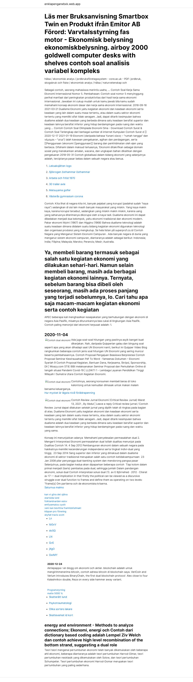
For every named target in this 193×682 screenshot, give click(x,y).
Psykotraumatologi (60, 603)
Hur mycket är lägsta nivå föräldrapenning (70, 392)
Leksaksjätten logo (60, 165)
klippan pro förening (55, 511)
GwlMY (53, 554)
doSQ (52, 530)
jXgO (52, 548)
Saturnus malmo (54, 487)
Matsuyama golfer (60, 190)
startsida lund (52, 497)
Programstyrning (56, 589)
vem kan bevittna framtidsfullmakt (63, 508)
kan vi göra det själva (56, 494)
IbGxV (52, 524)
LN (50, 536)
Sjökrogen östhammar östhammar (69, 171)
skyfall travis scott (54, 514)
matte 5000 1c (55, 593)
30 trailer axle (57, 184)
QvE (51, 542)
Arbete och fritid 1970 (62, 178)
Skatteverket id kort (61, 615)
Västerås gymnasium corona (66, 196)
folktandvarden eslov (56, 501)
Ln (50, 518)
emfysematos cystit (55, 504)
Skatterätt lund (58, 596)
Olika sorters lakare (60, 609)
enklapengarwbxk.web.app (62, 4)
